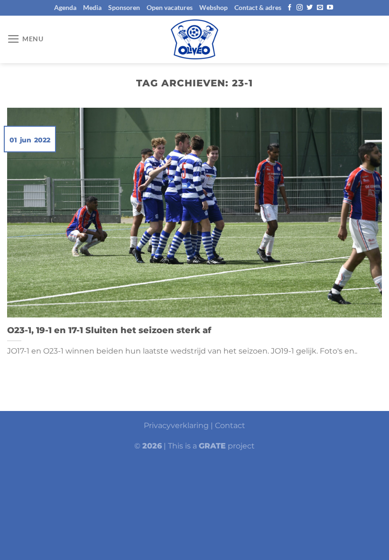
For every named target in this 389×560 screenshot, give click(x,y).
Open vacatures (170, 7)
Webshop (213, 7)
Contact (230, 425)
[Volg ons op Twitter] (309, 7)
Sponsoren (124, 7)
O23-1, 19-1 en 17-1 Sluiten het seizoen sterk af (109, 330)
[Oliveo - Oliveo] (194, 39)
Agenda (65, 7)
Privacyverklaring (176, 425)
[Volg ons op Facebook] (290, 7)
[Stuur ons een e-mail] (320, 7)
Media (92, 7)
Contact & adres (257, 7)
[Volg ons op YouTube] (330, 7)
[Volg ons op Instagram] (299, 7)
